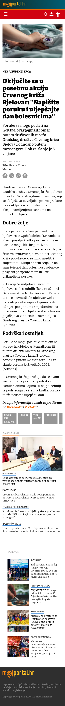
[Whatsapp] (18, 175)
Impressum (8, 684)
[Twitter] (11, 175)
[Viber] (25, 175)
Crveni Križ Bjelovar (9, 418)
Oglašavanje (19, 690)
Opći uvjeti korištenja (28, 684)
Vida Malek (37, 417)
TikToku (31, 407)
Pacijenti (51, 415)
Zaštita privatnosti (47, 687)
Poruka (24, 415)
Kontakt (6, 690)
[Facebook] (5, 175)
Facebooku (15, 407)
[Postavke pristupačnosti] (57, 14)
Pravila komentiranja (24, 687)
